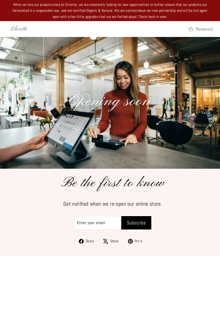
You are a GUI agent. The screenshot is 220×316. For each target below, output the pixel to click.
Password (204, 29)
